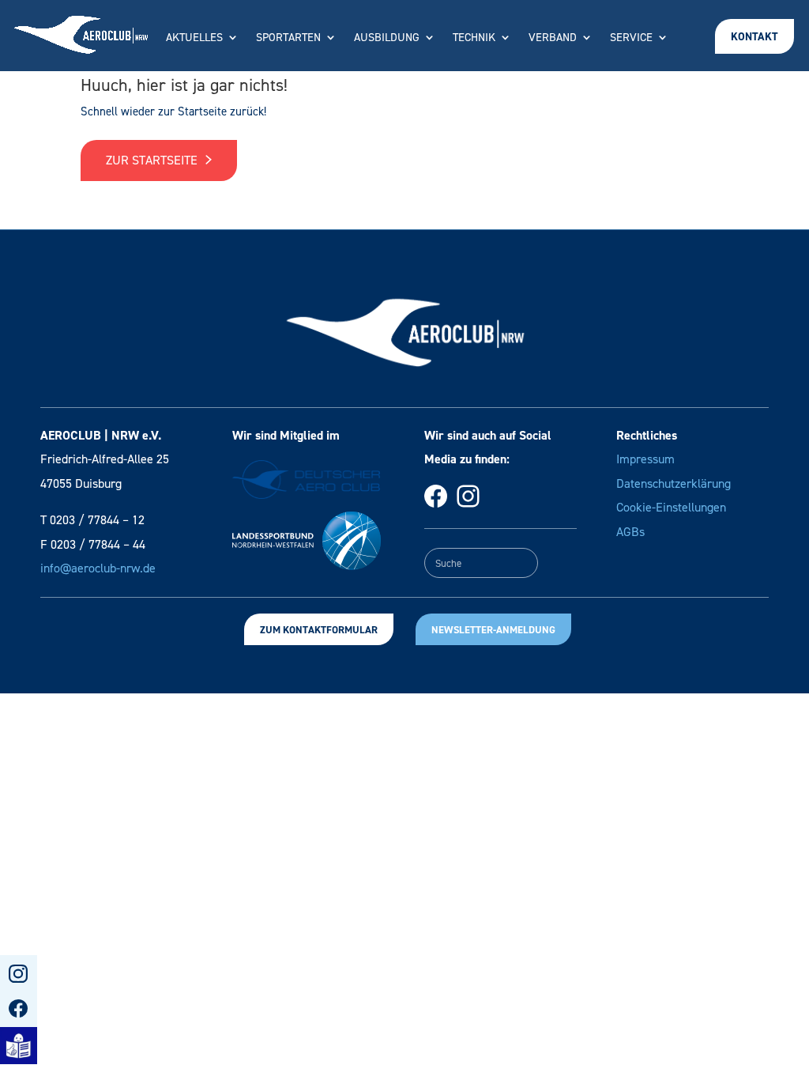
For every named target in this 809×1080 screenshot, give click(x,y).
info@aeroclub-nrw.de (98, 568)
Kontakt (754, 36)
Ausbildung (387, 38)
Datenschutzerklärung (673, 483)
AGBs (630, 531)
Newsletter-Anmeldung (493, 629)
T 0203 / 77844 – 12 (92, 520)
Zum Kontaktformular (319, 629)
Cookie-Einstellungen (671, 507)
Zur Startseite (153, 160)
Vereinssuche (417, 85)
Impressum (645, 459)
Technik (474, 38)
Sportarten (288, 38)
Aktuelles (194, 38)
